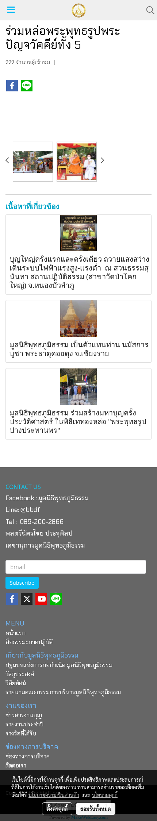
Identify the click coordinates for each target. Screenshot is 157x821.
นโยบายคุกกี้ (105, 795)
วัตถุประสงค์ (19, 674)
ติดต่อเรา (15, 765)
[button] (148, 10)
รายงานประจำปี (24, 724)
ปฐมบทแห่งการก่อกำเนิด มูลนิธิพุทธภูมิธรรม (58, 665)
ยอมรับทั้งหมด (95, 808)
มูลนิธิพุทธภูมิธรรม (63, 498)
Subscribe (22, 582)
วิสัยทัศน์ (15, 683)
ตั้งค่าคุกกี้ (57, 808)
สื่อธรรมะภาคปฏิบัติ (29, 642)
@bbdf (30, 509)
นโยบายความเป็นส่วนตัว (53, 795)
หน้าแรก (15, 633)
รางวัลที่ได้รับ (20, 733)
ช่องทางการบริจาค (27, 756)
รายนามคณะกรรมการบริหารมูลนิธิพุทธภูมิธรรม (63, 692)
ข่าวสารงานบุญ (23, 715)
